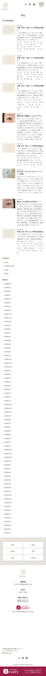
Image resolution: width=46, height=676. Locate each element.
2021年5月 (7, 521)
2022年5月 (7, 476)
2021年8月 (7, 510)
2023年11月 (8, 408)
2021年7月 (7, 514)
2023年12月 (8, 404)
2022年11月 (8, 453)
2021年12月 (8, 495)
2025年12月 (8, 314)
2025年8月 (7, 329)
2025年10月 (8, 321)
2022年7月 (7, 469)
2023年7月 (7, 423)
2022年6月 (7, 472)
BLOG (6, 262)
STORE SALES (9, 266)
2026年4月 (7, 299)
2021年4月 (7, 525)
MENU (6, 273)
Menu (33, 544)
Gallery (13, 551)
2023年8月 (7, 419)
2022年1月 (7, 491)
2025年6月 (7, 336)
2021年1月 (7, 533)
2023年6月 (7, 427)
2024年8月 (7, 374)
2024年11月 (8, 363)
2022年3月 (7, 484)
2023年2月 (7, 442)
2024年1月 (7, 401)
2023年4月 (7, 435)
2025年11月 (8, 318)
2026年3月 (7, 303)
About (13, 544)
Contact (33, 557)
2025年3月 (7, 348)
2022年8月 (7, 465)
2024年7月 (7, 378)
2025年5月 (7, 340)
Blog (12, 557)
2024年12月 (8, 359)
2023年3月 (7, 438)
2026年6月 (7, 291)
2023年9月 (7, 416)
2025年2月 (7, 352)
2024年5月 (7, 386)
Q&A (33, 551)
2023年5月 (7, 431)
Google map (7, 653)
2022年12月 (8, 450)
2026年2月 (7, 306)
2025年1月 (7, 355)
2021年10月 (8, 502)
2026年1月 (7, 310)
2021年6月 (7, 518)
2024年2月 (7, 397)
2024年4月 (7, 389)
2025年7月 (7, 333)
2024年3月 (7, 393)
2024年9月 (7, 370)
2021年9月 (7, 506)
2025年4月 (7, 344)
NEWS (6, 270)
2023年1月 (7, 446)
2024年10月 (8, 367)
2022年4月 (7, 480)
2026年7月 (7, 287)
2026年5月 (7, 295)
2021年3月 (7, 529)
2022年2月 (7, 487)
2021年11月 (8, 499)
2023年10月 (8, 412)
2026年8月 (7, 284)
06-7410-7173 (24, 600)
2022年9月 (7, 461)
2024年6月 (7, 382)
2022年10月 (8, 457)
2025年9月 (7, 325)
